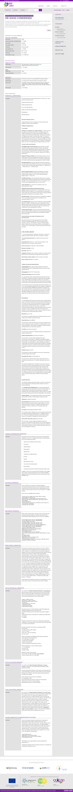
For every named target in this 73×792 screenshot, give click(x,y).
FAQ (61, 0)
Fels (63, 10)
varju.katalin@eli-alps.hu (59, 19)
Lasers (67, 10)
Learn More (66, 790)
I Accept (70, 790)
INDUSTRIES (40, 6)
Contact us (63, 6)
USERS (48, 6)
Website (49, 30)
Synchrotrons (57, 10)
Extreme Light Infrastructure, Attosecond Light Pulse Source (19, 15)
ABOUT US (55, 6)
